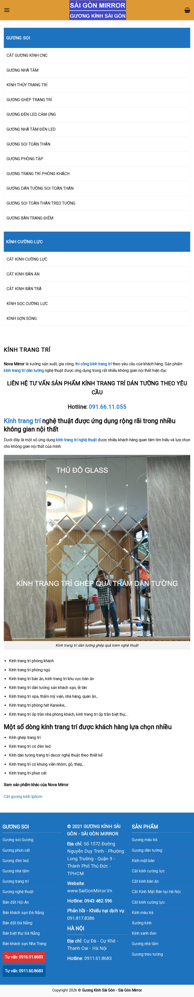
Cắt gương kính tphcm (23, 796)
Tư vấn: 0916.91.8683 (24, 957)
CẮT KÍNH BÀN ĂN (23, 274)
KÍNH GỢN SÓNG (22, 318)
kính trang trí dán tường (24, 370)
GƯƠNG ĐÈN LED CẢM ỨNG (31, 114)
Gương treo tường (147, 954)
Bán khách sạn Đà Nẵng (23, 912)
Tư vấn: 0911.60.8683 (24, 970)
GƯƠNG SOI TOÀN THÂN (28, 144)
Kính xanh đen (144, 933)
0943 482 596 (98, 900)
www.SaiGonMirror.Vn (89, 890)
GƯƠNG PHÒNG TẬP (25, 158)
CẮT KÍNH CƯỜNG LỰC (27, 259)
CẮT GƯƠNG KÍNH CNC (27, 55)
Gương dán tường (147, 850)
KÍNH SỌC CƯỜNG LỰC (27, 303)
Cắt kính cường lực (148, 871)
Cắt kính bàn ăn (145, 881)
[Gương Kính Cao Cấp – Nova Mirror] (97, 10)
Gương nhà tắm (145, 943)
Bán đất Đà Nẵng (17, 923)
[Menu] (7, 10)
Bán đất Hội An (16, 902)
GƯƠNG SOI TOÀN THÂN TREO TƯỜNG (41, 203)
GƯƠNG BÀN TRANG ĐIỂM (30, 218)
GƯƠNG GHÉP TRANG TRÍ (29, 99)
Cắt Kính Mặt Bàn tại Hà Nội (156, 891)
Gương (27, 839)
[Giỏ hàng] (187, 10)
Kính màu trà (142, 912)
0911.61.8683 (98, 958)
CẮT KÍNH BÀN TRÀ (24, 288)
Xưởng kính (142, 923)
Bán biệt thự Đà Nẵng (21, 933)
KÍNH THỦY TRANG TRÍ (27, 84)
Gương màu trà (144, 839)
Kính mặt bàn (143, 860)
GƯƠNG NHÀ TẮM (22, 70)
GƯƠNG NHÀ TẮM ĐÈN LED (31, 129)
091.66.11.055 (107, 406)
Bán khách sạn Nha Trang (24, 943)
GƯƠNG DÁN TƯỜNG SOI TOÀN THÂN (40, 188)
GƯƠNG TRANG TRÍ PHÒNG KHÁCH (38, 173)
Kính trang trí (22, 421)
